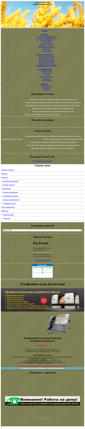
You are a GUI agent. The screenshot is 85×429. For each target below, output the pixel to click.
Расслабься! (47, 49)
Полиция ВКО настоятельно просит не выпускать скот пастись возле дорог (53, 105)
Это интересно (46, 80)
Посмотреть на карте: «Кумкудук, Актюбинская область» (42, 368)
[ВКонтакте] (42, 386)
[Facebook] (42, 388)
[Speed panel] (42, 380)
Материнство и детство (46, 47)
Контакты (4, 211)
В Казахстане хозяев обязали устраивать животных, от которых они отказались (53, 102)
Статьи (46, 75)
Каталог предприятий (46, 56)
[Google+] (42, 382)
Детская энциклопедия (47, 64)
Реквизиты (46, 88)
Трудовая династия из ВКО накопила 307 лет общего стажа (53, 108)
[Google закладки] (42, 384)
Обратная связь (46, 86)
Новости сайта (46, 71)
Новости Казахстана (46, 36)
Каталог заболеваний (46, 60)
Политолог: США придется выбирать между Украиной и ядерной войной (53, 145)
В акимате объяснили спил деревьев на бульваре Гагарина (53, 111)
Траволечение (47, 51)
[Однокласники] (42, 392)
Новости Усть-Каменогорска (47, 38)
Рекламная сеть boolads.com (42, 161)
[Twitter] (42, 390)
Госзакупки (47, 73)
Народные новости (46, 40)
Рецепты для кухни (46, 77)
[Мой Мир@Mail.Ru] (42, 394)
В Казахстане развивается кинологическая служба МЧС (63, 139)
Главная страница (7, 170)
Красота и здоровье (46, 45)
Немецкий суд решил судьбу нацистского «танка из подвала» (53, 148)
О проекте (46, 89)
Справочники (6, 188)
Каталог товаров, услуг (46, 58)
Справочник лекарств (46, 62)
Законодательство (46, 43)
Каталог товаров (9, 185)
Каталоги (4, 177)
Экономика (47, 78)
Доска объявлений (7, 207)
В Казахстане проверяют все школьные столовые (42, 114)
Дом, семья (47, 42)
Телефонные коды (9, 203)
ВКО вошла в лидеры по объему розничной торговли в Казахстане (53, 99)
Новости (4, 174)
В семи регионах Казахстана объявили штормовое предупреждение (53, 142)
